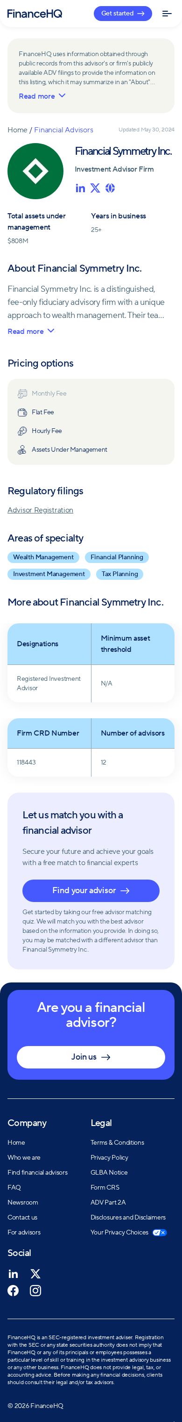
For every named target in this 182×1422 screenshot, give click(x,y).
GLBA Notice (109, 1173)
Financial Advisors (63, 130)
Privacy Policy (109, 1158)
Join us (83, 1057)
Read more (37, 96)
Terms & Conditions (117, 1143)
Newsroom (22, 1202)
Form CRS (105, 1188)
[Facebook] (13, 1290)
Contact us (22, 1217)
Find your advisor (83, 890)
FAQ (14, 1188)
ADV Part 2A (108, 1202)
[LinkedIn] (13, 1273)
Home (17, 130)
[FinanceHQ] (34, 13)
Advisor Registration (40, 510)
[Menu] (165, 13)
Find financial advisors (37, 1173)
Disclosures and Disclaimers (128, 1217)
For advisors (24, 1232)
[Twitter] (35, 1273)
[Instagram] (35, 1290)
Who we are (24, 1158)
